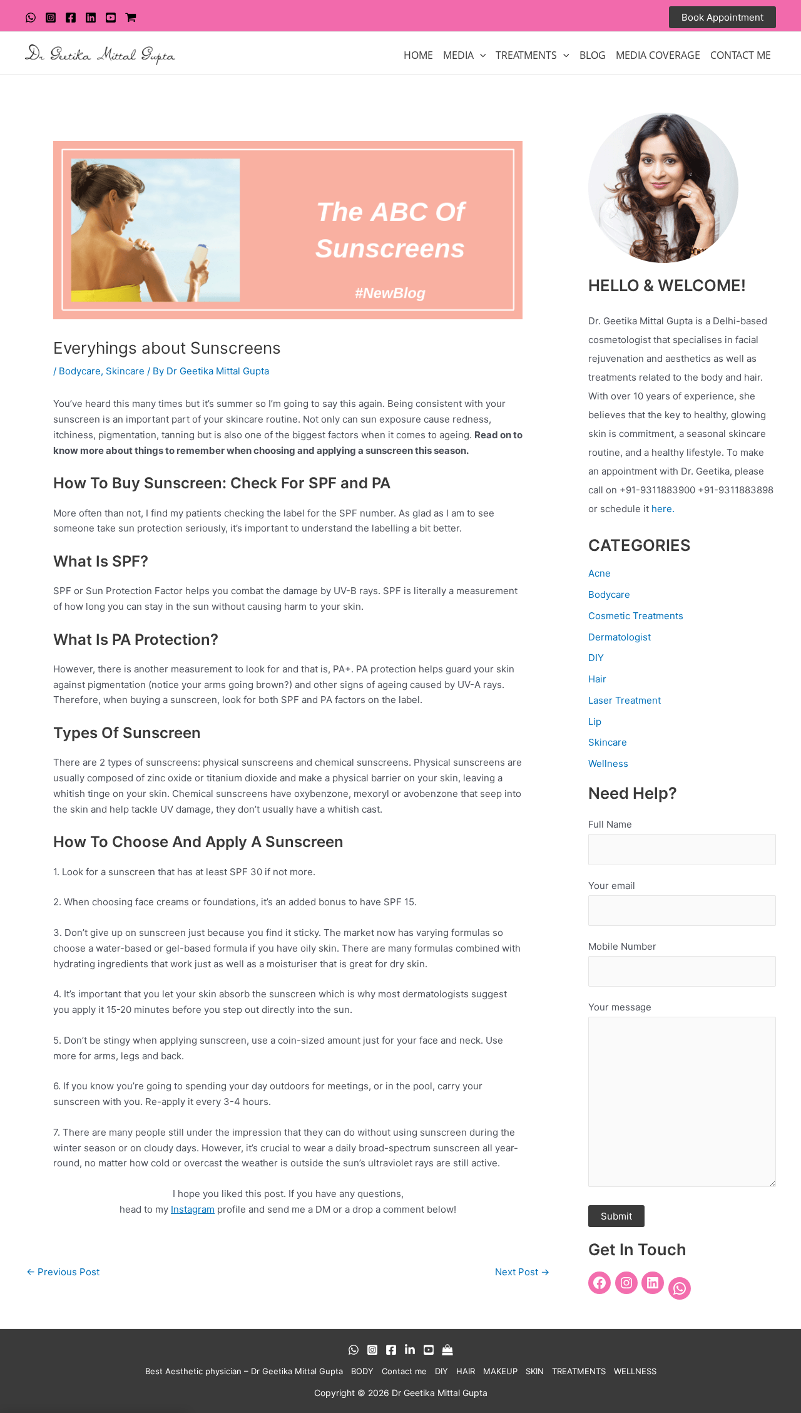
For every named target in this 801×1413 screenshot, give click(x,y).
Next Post (522, 1272)
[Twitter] (90, 17)
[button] (722, 17)
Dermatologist (619, 637)
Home (418, 55)
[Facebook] (70, 17)
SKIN (535, 1371)
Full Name (610, 824)
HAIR (465, 1371)
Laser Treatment (624, 700)
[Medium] (447, 1349)
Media (458, 55)
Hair (597, 679)
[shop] (130, 17)
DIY (596, 658)
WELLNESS (635, 1371)
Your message (619, 1007)
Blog (592, 55)
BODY (362, 1371)
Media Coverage (658, 55)
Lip (594, 721)
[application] (480, 55)
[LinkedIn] (652, 1283)
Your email (611, 885)
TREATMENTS (526, 55)
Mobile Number (622, 946)
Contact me (404, 1371)
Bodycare (80, 371)
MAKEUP (500, 1371)
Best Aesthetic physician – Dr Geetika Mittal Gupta (244, 1371)
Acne (599, 573)
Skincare (125, 371)
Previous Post (62, 1272)
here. (663, 509)
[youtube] (110, 17)
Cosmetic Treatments (635, 616)
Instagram (193, 1209)
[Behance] (410, 1349)
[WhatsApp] (30, 17)
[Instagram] (50, 17)
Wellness (608, 763)
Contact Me (740, 55)
